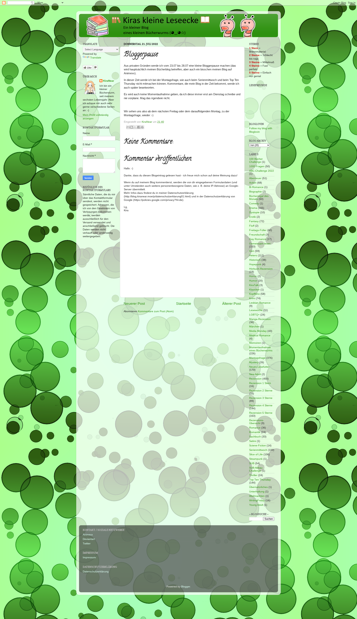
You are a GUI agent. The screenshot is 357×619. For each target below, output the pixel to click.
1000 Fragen (256, 166)
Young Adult (256, 505)
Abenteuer (255, 178)
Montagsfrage (257, 358)
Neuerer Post (134, 304)
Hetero (253, 255)
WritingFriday (257, 500)
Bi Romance (256, 187)
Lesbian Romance (260, 302)
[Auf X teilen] (135, 127)
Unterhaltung (256, 491)
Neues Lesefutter (259, 366)
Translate (95, 57)
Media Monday (258, 331)
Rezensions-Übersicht (256, 422)
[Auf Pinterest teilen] (142, 127)
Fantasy (254, 221)
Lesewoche (256, 310)
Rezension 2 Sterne (260, 390)
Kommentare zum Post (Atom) (156, 311)
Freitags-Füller (257, 230)
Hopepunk (255, 264)
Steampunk (256, 459)
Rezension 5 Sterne (260, 412)
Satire (252, 441)
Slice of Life (256, 454)
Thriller (253, 475)
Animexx (88, 534)
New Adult (255, 374)
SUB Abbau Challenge (256, 469)
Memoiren (255, 343)
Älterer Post (231, 304)
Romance (254, 427)
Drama (253, 208)
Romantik (254, 432)
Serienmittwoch (258, 450)
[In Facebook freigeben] (139, 127)
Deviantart (89, 539)
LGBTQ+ (254, 314)
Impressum (89, 557)
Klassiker (254, 289)
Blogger (185, 586)
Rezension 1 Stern (260, 383)
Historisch (255, 260)
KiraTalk (254, 285)
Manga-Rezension (260, 319)
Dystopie (254, 212)
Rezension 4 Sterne (260, 405)
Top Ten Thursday (260, 479)
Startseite (183, 304)
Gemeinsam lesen (260, 243)
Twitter (87, 543)
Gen (251, 251)
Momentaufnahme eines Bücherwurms (260, 349)
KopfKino (254, 294)
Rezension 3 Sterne (260, 398)
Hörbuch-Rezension (261, 268)
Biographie (255, 191)
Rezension (255, 378)
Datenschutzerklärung (96, 571)
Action (252, 182)
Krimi (252, 298)
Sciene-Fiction (257, 445)
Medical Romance (259, 335)
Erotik (252, 216)
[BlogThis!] (132, 127)
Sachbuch (255, 436)
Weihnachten (257, 496)
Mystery (253, 362)
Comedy (254, 203)
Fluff (251, 225)
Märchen (254, 326)
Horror (253, 276)
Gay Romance (257, 239)
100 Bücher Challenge (256, 160)
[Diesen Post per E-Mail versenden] (128, 127)
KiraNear (108, 80)
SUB (251, 463)
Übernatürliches (258, 487)
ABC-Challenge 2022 (261, 170)
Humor (253, 280)
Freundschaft (257, 234)
